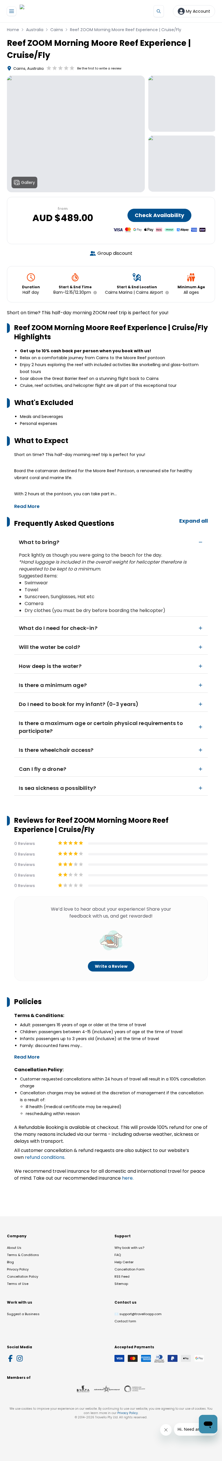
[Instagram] (19, 1358)
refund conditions (44, 1157)
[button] (94, 292)
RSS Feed (122, 1276)
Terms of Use (17, 1283)
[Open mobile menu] (11, 11)
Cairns (56, 30)
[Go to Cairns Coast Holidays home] (46, 11)
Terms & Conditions (23, 1255)
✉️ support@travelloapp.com (138, 1314)
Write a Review (111, 966)
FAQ (117, 1255)
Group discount (114, 253)
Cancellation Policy (22, 1276)
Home (13, 30)
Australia (34, 30)
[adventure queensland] (107, 1388)
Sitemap (121, 1283)
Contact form (125, 1321)
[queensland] (134, 1388)
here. (128, 1178)
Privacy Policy (18, 1269)
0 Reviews (24, 843)
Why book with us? (129, 1247)
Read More (27, 506)
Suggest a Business (23, 1314)
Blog (10, 1262)
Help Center (124, 1262)
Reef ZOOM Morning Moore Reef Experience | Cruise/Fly (125, 30)
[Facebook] (10, 1358)
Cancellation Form (129, 1269)
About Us (14, 1247)
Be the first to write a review (99, 68)
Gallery (28, 182)
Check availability (159, 215)
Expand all (193, 520)
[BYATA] (83, 1388)
